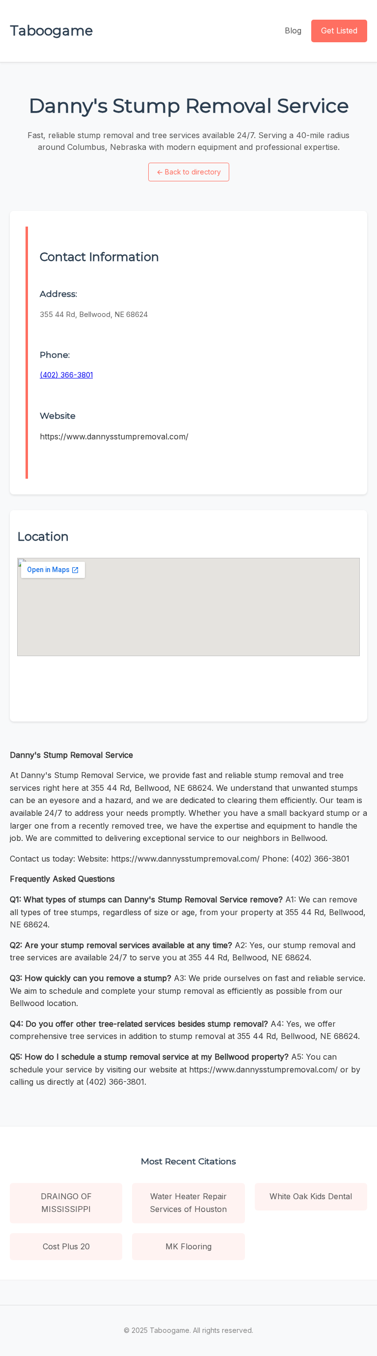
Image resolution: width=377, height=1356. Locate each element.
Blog (293, 30)
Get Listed (339, 30)
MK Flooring (188, 1246)
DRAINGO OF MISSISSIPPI (66, 1202)
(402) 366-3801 (66, 374)
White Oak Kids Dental (310, 1196)
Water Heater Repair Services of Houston (188, 1202)
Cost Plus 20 (66, 1246)
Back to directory (189, 172)
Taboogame (51, 30)
